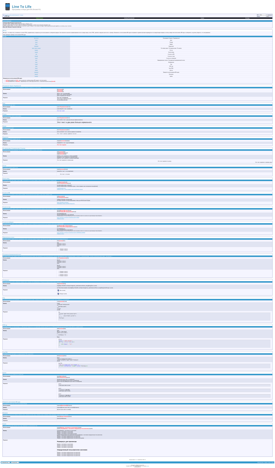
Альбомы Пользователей (129, 18)
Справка (202, 18)
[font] (36, 44)
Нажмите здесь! (60, 218)
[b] (34, 38)
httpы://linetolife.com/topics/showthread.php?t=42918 (68, 217)
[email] (36, 52)
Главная (265, 462)
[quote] (36, 70)
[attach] (36, 74)
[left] (33, 48)
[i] (36, 38)
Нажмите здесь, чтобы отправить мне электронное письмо (70, 189)
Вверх (272, 462)
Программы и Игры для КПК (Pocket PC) (66, 203)
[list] (36, 60)
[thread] (36, 56)
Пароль (258, 16)
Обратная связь (260, 462)
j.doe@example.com (61, 188)
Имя (258, 14)
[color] (36, 40)
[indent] (36, 50)
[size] (36, 42)
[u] (37, 38)
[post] (36, 58)
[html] (36, 68)
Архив (269, 462)
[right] (35, 48)
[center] (39, 48)
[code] (36, 64)
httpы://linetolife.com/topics (62, 202)
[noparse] (36, 72)
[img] (36, 62)
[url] (36, 54)
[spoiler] (36, 76)
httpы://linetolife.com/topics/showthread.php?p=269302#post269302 (71, 232)
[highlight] (36, 46)
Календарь (247, 18)
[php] (36, 66)
